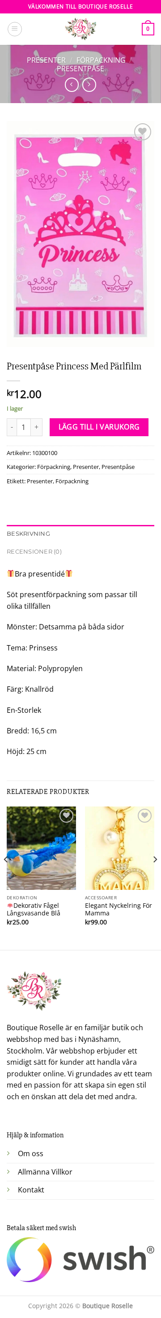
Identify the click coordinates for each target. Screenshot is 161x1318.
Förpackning (101, 60)
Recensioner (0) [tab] (34, 551)
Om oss (30, 1153)
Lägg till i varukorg (99, 427)
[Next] (154, 877)
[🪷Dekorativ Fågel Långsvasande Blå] (41, 848)
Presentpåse (80, 69)
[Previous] (6, 877)
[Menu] (15, 29)
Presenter (46, 60)
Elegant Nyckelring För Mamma (118, 909)
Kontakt (31, 1190)
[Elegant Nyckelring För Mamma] (119, 848)
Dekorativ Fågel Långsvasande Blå (33, 909)
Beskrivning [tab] (28, 533)
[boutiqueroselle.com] (80, 29)
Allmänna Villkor (45, 1172)
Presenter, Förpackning (58, 481)
